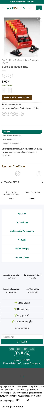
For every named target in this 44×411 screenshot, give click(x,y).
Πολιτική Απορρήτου (12, 407)
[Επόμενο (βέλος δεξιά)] (9, 380)
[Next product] (4, 75)
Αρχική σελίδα (7, 60)
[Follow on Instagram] (22, 353)
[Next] (42, 187)
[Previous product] (10, 75)
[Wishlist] (30, 8)
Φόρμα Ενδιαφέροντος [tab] (12, 143)
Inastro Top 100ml (33, 192)
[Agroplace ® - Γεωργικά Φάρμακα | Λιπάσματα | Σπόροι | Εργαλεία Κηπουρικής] (14, 8)
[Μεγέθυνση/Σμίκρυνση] (2, 370)
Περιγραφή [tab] (7, 131)
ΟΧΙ (28, 400)
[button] (3, 8)
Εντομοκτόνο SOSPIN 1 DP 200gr (11, 193)
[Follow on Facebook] (16, 353)
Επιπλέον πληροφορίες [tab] (12, 135)
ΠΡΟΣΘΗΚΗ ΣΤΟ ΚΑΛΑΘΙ (16, 97)
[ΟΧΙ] (29, 406)
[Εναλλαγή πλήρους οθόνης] (9, 370)
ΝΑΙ (18, 400)
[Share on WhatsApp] (4, 114)
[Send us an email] (27, 353)
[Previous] (1, 187)
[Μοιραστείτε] (16, 370)
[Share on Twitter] (13, 114)
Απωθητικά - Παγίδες (18, 108)
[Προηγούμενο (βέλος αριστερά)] (2, 380)
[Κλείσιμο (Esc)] (24, 370)
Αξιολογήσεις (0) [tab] (9, 139)
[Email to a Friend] (17, 114)
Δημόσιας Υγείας (21, 60)
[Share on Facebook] (8, 114)
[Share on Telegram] (22, 114)
